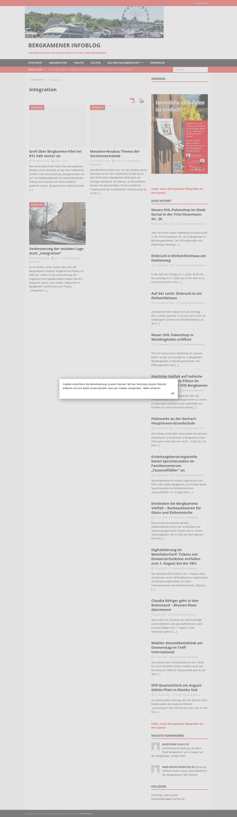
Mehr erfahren (151, 388)
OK (172, 393)
